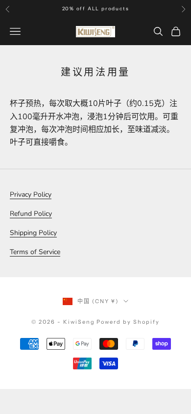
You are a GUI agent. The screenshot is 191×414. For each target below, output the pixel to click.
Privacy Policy (30, 194)
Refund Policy (31, 213)
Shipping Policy (33, 232)
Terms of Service (35, 252)
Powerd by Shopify (128, 321)
